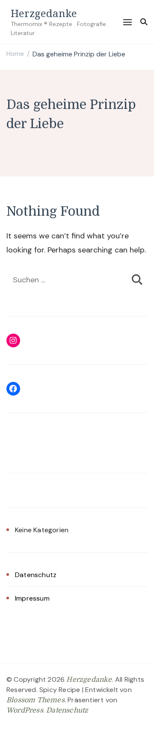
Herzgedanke (44, 13)
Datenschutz (35, 574)
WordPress (24, 710)
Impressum (32, 598)
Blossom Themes (35, 700)
